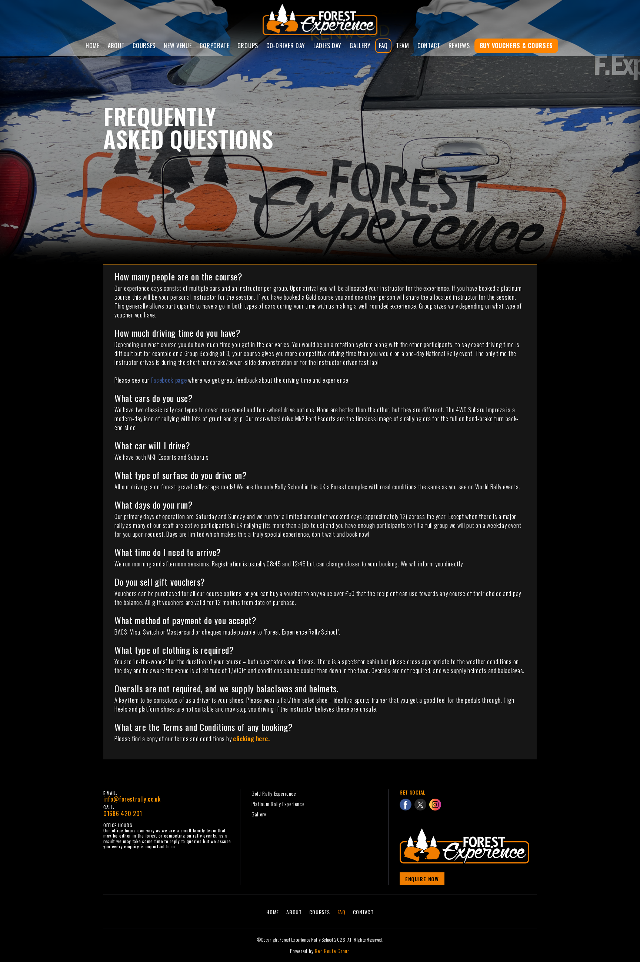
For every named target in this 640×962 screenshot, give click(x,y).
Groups (247, 45)
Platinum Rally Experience (278, 804)
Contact (428, 45)
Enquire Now (422, 879)
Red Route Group (332, 951)
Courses (144, 45)
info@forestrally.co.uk (131, 799)
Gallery (360, 45)
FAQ (383, 45)
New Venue (177, 45)
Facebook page (169, 380)
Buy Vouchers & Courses (516, 45)
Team (402, 45)
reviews (459, 45)
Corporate (214, 45)
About (116, 45)
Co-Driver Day (285, 45)
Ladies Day (327, 45)
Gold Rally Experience (273, 793)
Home (93, 45)
